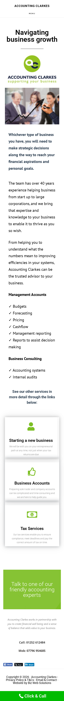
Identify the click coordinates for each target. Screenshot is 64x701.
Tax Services (32, 528)
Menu (32, 13)
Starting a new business (31, 440)
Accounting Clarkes (32, 6)
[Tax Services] (32, 514)
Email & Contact (46, 680)
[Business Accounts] (32, 472)
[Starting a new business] (31, 426)
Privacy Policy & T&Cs (20, 680)
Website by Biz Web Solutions (32, 683)
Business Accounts (32, 483)
